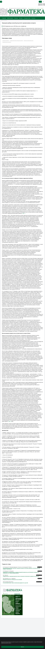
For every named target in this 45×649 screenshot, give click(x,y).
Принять (22, 646)
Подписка (16, 18)
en (43, 1)
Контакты (33, 18)
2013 (1, 20)
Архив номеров (10, 18)
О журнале (4, 18)
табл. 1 (23, 213)
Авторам (20, 18)
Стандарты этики (27, 18)
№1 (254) (5, 20)
